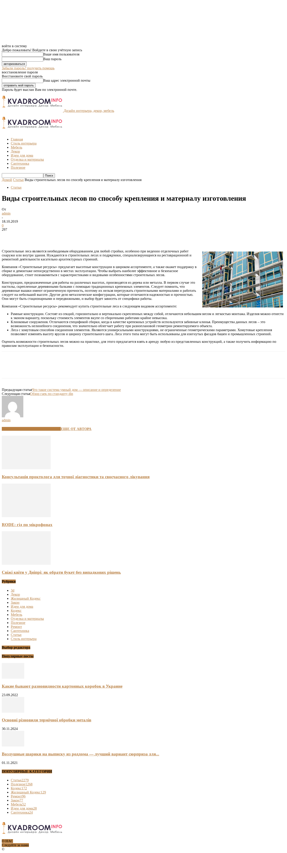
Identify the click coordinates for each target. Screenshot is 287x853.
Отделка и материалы (27, 159)
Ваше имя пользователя (61, 54)
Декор (15, 151)
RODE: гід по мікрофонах (27, 524)
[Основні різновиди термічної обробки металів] (13, 711)
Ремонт (16, 627)
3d (12, 590)
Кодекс (16, 610)
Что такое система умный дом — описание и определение (76, 390)
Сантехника (20, 163)
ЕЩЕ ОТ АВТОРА (76, 429)
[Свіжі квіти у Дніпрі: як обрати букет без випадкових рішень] (26, 563)
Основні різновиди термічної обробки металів (46, 720)
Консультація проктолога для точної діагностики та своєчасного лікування (76, 476)
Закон (15, 602)
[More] (74, 236)
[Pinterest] (41, 236)
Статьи (18, 180)
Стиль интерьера (24, 143)
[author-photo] (12, 416)
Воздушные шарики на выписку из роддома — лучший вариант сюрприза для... (80, 754)
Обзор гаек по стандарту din (51, 394)
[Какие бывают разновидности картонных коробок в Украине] (13, 677)
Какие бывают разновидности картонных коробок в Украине (62, 686)
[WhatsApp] (57, 236)
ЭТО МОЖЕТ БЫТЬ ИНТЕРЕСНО (31, 429)
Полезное (18, 167)
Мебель (16, 147)
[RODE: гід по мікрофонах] (26, 516)
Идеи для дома (22, 155)
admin (6, 213)
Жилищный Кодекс (26, 598)
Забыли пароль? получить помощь (28, 68)
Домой (7, 180)
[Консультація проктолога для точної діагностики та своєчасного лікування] (26, 468)
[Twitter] (25, 236)
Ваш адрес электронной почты (66, 80)
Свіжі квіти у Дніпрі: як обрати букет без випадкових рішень (61, 572)
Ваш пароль (52, 59)
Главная (17, 139)
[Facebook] (9, 236)
